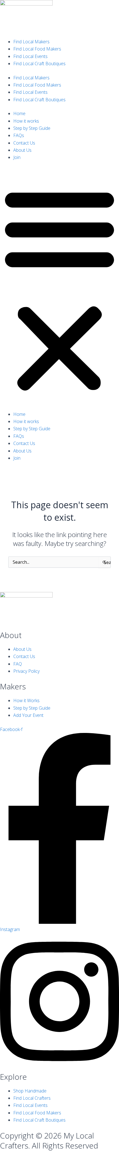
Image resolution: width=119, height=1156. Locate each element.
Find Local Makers (31, 42)
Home (19, 113)
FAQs (18, 135)
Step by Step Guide (31, 128)
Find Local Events (30, 56)
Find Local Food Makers (37, 49)
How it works (26, 121)
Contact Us (24, 143)
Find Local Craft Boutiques (39, 63)
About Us (22, 150)
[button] (59, 289)
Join (16, 157)
